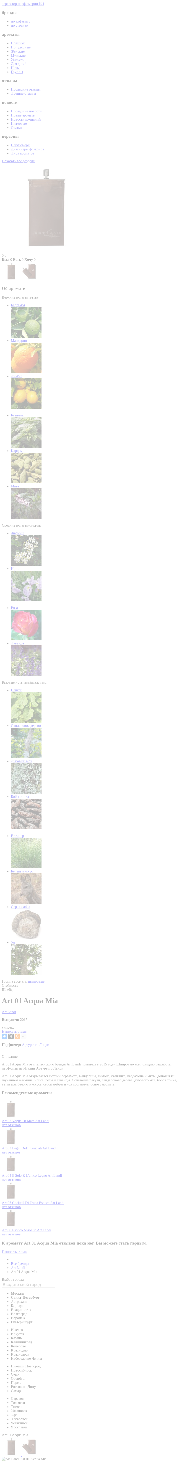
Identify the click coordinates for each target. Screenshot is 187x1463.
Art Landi (9, 1012)
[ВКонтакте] (4, 1036)
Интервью (19, 123)
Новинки (18, 43)
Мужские (18, 55)
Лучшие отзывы (23, 93)
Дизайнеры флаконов (27, 149)
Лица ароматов (22, 153)
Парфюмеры (20, 145)
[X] (11, 1036)
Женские (18, 51)
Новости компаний (26, 119)
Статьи (16, 127)
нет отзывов (11, 1125)
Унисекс (17, 59)
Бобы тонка (20, 797)
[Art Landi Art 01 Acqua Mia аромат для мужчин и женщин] (12, 279)
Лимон (16, 376)
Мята (15, 486)
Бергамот (18, 305)
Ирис (15, 568)
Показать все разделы (18, 161)
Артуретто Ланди (35, 1045)
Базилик (17, 415)
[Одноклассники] (17, 1036)
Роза (14, 608)
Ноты (15, 68)
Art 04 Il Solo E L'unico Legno (25, 1175)
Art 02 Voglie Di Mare (18, 1121)
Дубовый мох (21, 761)
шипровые (36, 981)
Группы (17, 72)
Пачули (16, 690)
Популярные (21, 47)
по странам (19, 25)
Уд (13, 942)
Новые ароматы (23, 115)
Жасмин (17, 533)
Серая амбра (20, 907)
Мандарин (19, 340)
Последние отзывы (26, 89)
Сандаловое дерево (26, 726)
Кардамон (18, 451)
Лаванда (17, 643)
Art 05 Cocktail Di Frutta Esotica (26, 1203)
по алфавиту (20, 21)
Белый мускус (22, 871)
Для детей (18, 64)
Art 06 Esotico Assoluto (19, 1230)
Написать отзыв (14, 1031)
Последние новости (26, 111)
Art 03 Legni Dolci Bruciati (22, 1148)
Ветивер (17, 836)
